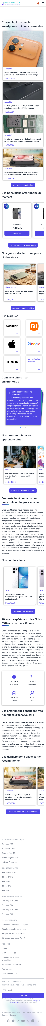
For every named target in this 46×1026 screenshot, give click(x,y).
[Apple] (12, 346)
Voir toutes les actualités (23, 185)
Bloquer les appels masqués (13, 933)
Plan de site (7, 969)
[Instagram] (33, 1021)
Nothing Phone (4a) (10, 862)
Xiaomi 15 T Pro (8, 848)
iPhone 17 (6, 881)
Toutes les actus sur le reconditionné (23, 812)
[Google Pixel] (34, 346)
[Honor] (12, 364)
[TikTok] (18, 1021)
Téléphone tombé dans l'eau (14, 929)
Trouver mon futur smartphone (23, 245)
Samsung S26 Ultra (10, 901)
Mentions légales (9, 953)
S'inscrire (23, 995)
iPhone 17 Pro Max (9, 872)
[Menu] (43, 3)
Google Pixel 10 (8, 853)
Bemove (13, 1015)
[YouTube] (23, 1021)
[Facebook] (13, 1021)
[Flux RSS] (38, 1021)
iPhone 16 (6, 890)
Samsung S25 (7, 914)
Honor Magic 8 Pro (10, 857)
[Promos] (38, 3)
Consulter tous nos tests (23, 611)
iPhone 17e (6, 886)
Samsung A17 (7, 844)
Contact (5, 948)
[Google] (8, 1021)
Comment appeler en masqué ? (15, 924)
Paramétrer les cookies (11, 964)
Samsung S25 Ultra (10, 910)
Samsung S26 (7, 905)
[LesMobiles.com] (11, 3)
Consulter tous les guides (23, 308)
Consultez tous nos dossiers (23, 490)
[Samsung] (12, 328)
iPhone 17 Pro (7, 877)
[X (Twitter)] (28, 1021)
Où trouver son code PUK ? (13, 938)
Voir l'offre (17, 233)
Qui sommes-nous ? (10, 973)
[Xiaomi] (34, 328)
